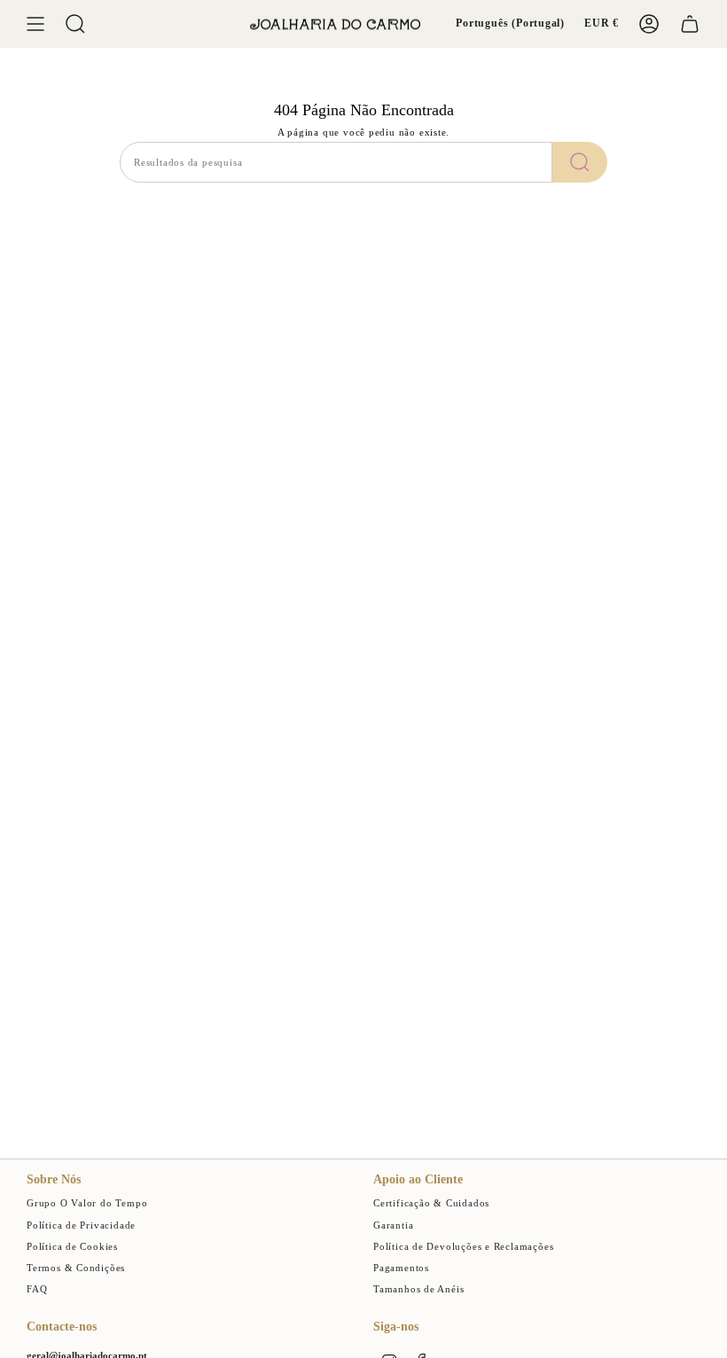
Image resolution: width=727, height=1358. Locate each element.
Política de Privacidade (81, 1225)
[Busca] (579, 162)
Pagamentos (401, 1268)
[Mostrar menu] (35, 24)
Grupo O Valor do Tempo (87, 1203)
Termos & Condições (76, 1268)
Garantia (393, 1225)
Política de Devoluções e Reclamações (463, 1247)
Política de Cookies (72, 1247)
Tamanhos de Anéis (418, 1289)
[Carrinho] (689, 24)
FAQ (37, 1289)
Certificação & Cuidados (431, 1203)
